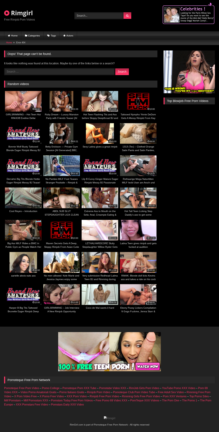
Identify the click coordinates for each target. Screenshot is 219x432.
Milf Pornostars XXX (36, 400)
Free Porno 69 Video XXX (111, 400)
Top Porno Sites (199, 396)
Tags (53, 35)
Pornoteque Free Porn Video (21, 388)
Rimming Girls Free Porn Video (141, 396)
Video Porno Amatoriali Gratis (38, 392)
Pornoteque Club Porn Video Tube (134, 392)
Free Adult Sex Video (171, 392)
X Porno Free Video (52, 396)
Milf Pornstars (12, 400)
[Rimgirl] (109, 418)
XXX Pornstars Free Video (32, 404)
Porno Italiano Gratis (71, 392)
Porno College (51, 388)
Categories (34, 35)
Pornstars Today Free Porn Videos (72, 400)
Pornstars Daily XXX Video (67, 404)
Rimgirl (21, 13)
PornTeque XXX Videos (144, 400)
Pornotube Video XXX (112, 388)
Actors (69, 35)
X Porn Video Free (25, 396)
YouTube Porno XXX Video (178, 388)
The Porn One (170, 400)
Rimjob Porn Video (98, 392)
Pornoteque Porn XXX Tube (79, 388)
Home (14, 35)
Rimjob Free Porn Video (104, 396)
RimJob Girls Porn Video (144, 388)
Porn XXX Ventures (174, 396)
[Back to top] (208, 421)
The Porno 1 (189, 400)
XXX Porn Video (77, 396)
